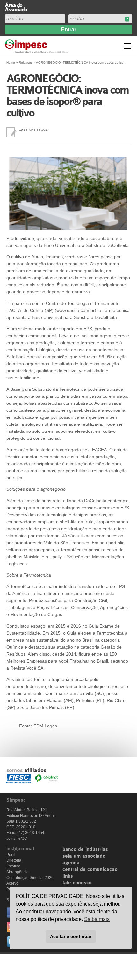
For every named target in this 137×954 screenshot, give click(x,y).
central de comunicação (90, 870)
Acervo (12, 883)
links (67, 876)
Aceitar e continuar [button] (70, 936)
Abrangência (17, 872)
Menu (127, 46)
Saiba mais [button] (97, 919)
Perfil (10, 854)
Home (10, 62)
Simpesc (37, 46)
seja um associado (83, 856)
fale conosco (77, 883)
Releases (25, 62)
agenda (71, 863)
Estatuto (13, 866)
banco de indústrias (85, 849)
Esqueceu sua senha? (127, 19)
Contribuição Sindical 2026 (30, 877)
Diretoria (13, 860)
